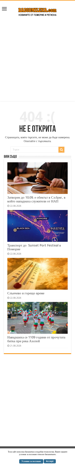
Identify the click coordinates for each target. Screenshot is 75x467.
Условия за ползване (31, 461)
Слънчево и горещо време (25, 293)
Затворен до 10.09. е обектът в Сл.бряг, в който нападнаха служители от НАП (36, 199)
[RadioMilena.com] (37, 11)
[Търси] (61, 150)
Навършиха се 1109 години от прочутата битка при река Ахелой (36, 339)
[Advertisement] (37, 60)
